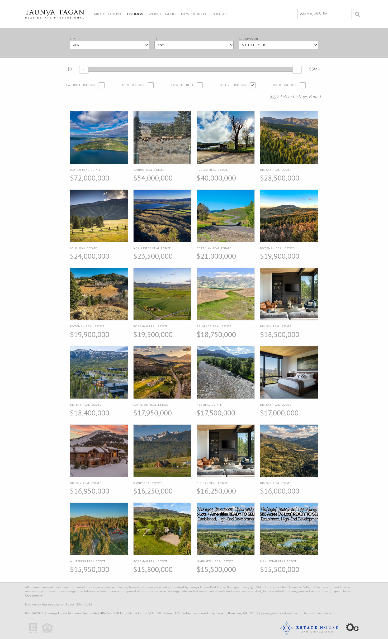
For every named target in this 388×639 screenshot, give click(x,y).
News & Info (193, 14)
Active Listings (233, 85)
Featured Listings (80, 85)
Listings (135, 14)
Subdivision (248, 39)
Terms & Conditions (317, 613)
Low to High (182, 85)
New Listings (133, 85)
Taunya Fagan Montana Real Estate (72, 613)
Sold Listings (284, 85)
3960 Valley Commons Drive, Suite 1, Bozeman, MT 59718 (216, 613)
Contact (220, 14)
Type (157, 39)
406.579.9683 (110, 613)
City (73, 39)
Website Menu (162, 14)
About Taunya (108, 14)
